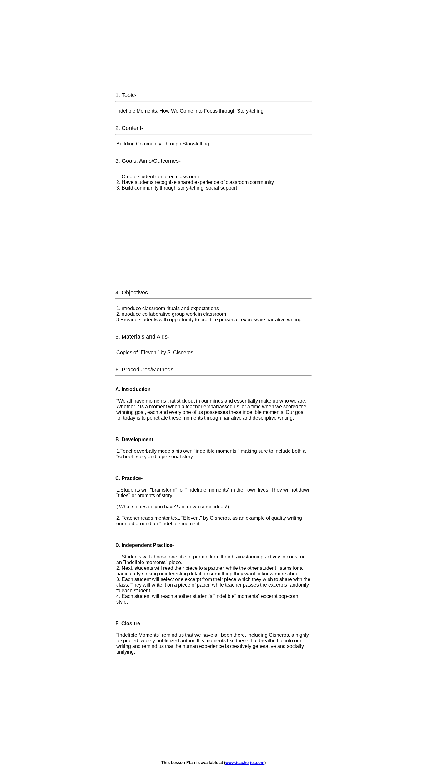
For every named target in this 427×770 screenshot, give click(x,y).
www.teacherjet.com (244, 762)
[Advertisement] (213, 46)
